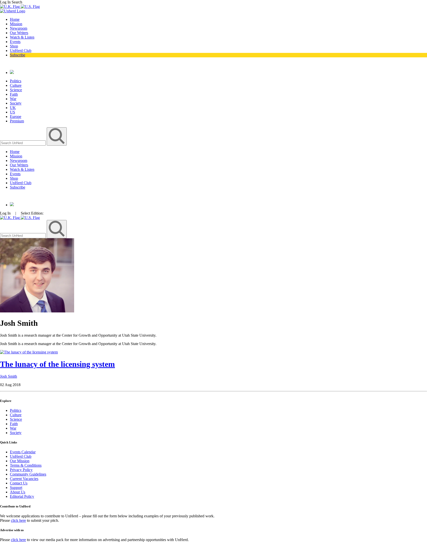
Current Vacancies (24, 479)
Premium (17, 121)
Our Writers (19, 33)
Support (16, 487)
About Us (17, 492)
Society (15, 103)
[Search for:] (23, 143)
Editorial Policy (22, 496)
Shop (14, 46)
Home (15, 19)
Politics (15, 81)
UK (13, 108)
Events (15, 42)
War (13, 99)
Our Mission (19, 461)
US (12, 112)
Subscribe (17, 55)
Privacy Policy (21, 470)
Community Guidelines (28, 474)
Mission (16, 24)
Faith (14, 94)
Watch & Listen (22, 37)
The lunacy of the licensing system (57, 364)
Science (16, 90)
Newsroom (18, 28)
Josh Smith (8, 376)
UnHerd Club (20, 50)
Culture (15, 85)
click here (18, 520)
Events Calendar (23, 452)
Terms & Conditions (26, 465)
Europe (15, 116)
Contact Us (18, 483)
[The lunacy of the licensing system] (29, 352)
